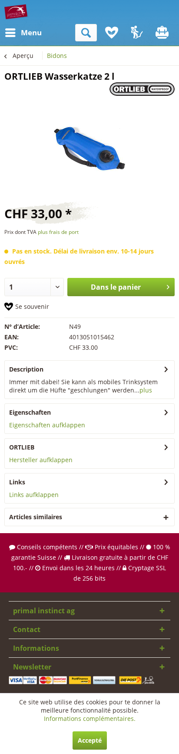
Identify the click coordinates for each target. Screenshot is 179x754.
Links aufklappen (34, 494)
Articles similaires (35, 517)
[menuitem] (12, 32)
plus (145, 390)
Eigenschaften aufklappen (47, 425)
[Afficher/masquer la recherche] (86, 32)
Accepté (90, 740)
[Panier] (163, 32)
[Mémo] (112, 32)
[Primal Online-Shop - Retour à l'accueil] (16, 12)
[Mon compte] (137, 32)
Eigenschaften (30, 412)
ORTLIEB (21, 447)
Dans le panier (116, 287)
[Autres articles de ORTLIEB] (142, 90)
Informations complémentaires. (90, 718)
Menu (23, 32)
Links (17, 482)
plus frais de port (58, 232)
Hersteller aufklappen (41, 460)
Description (26, 369)
